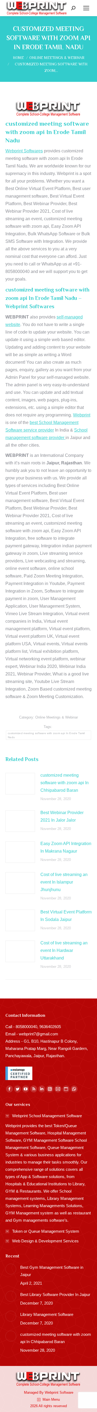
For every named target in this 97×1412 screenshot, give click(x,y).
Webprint (81, 415)
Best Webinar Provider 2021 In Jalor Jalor (62, 816)
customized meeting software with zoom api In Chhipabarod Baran (64, 783)
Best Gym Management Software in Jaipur (51, 1271)
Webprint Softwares (24, 151)
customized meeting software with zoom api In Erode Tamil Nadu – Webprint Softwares (47, 298)
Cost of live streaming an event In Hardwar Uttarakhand (64, 950)
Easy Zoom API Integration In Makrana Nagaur (65, 847)
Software (66, 1392)
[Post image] (20, 783)
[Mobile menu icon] (86, 8)
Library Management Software (46, 1314)
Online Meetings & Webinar (56, 717)
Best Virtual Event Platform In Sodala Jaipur (66, 916)
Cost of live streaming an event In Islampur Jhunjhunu (64, 882)
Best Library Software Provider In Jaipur (55, 1294)
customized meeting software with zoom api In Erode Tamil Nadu (46, 735)
